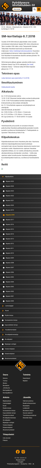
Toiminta (26, 375)
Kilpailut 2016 (10, 224)
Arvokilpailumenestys (11, 334)
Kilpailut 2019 (10, 210)
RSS (30, 464)
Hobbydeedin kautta (8, 87)
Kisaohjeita (26, 405)
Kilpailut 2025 (10, 181)
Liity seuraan (17, 9)
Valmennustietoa (28, 401)
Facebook (17, 451)
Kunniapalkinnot (7, 393)
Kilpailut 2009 (10, 258)
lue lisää (30, 64)
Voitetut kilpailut (10, 349)
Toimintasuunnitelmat (29, 415)
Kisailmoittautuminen (29, 403)
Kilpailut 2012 (10, 243)
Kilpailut (25, 380)
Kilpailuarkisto (17, 27)
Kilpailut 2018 (27, 27)
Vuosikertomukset (10, 329)
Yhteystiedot (8, 434)
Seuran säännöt (28, 413)
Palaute (5, 440)
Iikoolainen (6, 385)
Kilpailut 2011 (10, 248)
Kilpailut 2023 (10, 191)
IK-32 (5, 6)
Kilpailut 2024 (10, 186)
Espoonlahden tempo (11, 325)
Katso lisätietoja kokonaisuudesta (20, 51)
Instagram (23, 451)
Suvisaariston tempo (11, 320)
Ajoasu (5, 383)
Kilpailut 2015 (10, 229)
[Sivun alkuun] (33, 464)
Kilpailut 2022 (10, 195)
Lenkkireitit (26, 408)
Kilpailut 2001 (10, 296)
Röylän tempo (9, 315)
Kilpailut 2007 (10, 267)
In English (20, 462)
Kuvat (7, 310)
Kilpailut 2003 (10, 286)
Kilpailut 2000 (10, 301)
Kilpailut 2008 (10, 262)
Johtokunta (6, 388)
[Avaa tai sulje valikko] (2, 176)
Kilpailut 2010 (10, 253)
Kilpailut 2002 (10, 291)
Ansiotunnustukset (10, 358)
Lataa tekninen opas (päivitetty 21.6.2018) (15, 78)
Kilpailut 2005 (10, 277)
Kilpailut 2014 (10, 234)
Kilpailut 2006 (10, 272)
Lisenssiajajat (9, 306)
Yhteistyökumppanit (13, 464)
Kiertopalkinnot (7, 390)
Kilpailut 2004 (10, 282)
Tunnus (5, 380)
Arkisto (8, 27)
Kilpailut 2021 (10, 200)
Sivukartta (24, 464)
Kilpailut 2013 (10, 239)
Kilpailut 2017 (10, 219)
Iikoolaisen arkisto (28, 410)
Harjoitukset (26, 378)
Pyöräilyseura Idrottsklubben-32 (23, 4)
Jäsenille (27, 397)
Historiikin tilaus (27, 418)
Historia (5, 378)
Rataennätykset (9, 353)
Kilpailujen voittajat (10, 344)
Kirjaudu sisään (20, 460)
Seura (5, 375)
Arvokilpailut (8, 339)
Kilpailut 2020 (10, 205)
